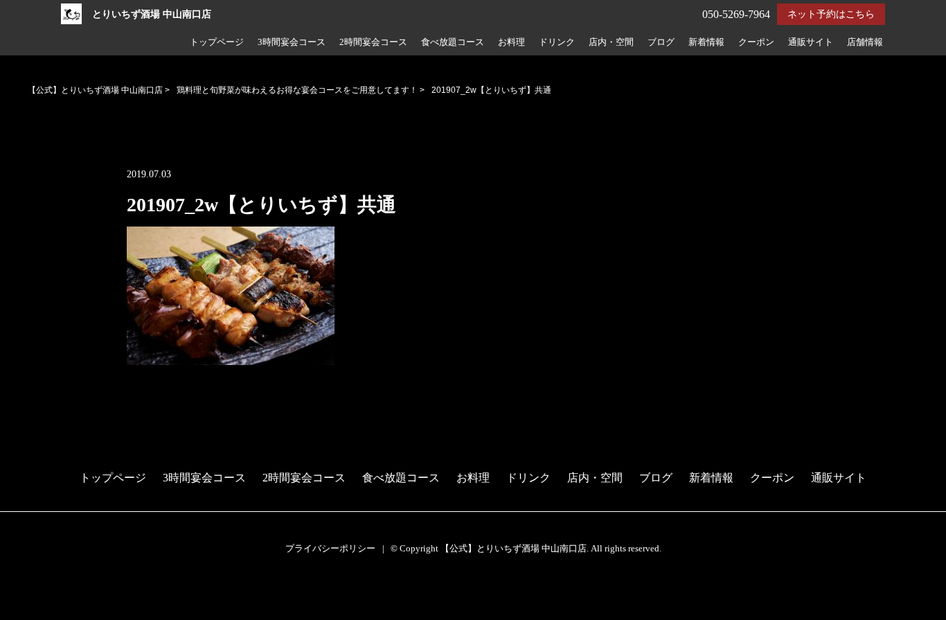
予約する (28, 593)
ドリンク (557, 42)
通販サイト (810, 42)
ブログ (661, 42)
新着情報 (706, 42)
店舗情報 (865, 42)
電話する (27, 610)
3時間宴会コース (291, 42)
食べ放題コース (452, 42)
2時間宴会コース (373, 42)
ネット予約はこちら (831, 14)
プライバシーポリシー (330, 548)
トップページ (217, 42)
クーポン (756, 42)
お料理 (511, 42)
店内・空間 (611, 42)
